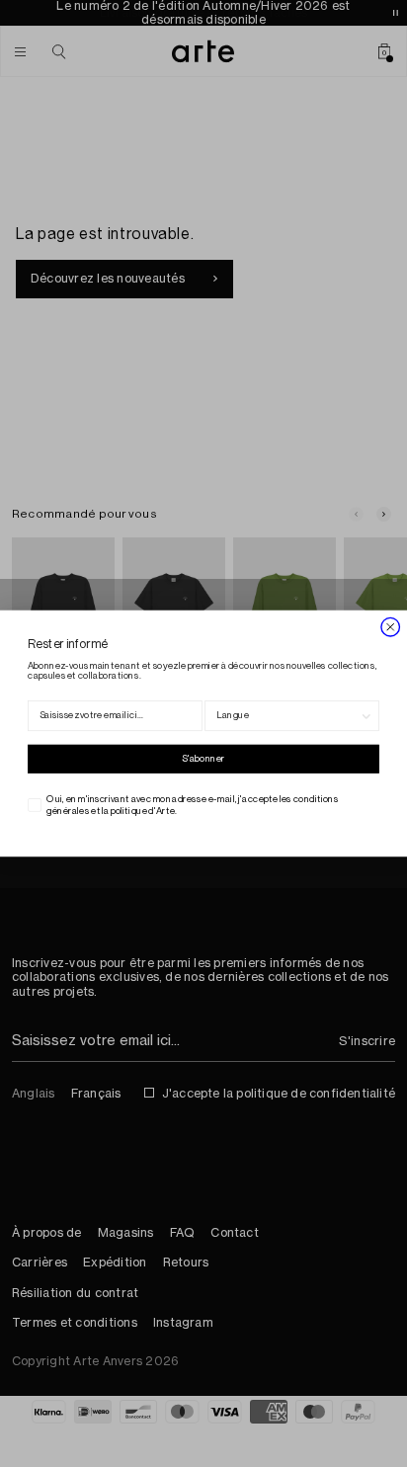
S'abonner (203, 759)
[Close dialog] (390, 626)
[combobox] (288, 716)
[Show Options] (366, 716)
